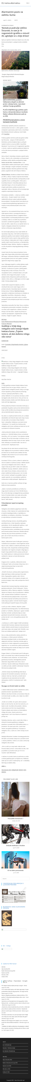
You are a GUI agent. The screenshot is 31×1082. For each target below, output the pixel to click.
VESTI (16, 20)
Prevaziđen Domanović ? (15, 818)
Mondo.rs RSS (5, 974)
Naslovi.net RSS (5, 973)
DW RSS (3, 967)
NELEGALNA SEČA (6, 770)
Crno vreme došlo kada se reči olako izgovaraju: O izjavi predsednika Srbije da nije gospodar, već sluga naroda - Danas (15, 991)
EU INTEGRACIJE (7, 1045)
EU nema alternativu (11, 3)
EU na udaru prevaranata (15, 870)
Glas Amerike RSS (6, 969)
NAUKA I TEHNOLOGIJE (9, 1048)
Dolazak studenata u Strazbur (15, 845)
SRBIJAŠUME (15, 770)
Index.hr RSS (5, 976)
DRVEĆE (21, 770)
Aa (2, 383)
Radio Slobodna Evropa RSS (8, 971)
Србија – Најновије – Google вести (15, 981)
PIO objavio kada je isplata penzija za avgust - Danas (14, 985)
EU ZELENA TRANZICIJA (9, 1051)
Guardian (6, 134)
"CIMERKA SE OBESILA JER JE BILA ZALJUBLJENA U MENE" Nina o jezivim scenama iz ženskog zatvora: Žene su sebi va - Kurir (15, 1028)
